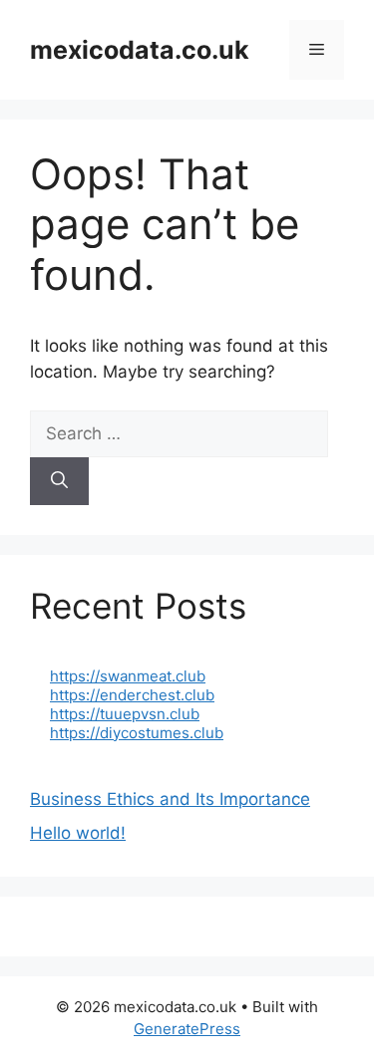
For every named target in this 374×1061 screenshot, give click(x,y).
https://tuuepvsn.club (124, 713)
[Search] (59, 481)
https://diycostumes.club (136, 732)
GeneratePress (187, 1028)
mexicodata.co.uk (139, 50)
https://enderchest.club (132, 694)
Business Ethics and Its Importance (170, 799)
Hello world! (78, 833)
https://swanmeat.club (127, 675)
